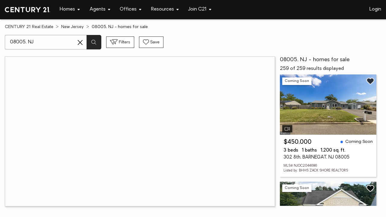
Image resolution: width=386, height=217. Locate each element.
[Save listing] (370, 81)
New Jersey (72, 27)
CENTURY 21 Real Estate (29, 27)
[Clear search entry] (80, 42)
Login (375, 9)
